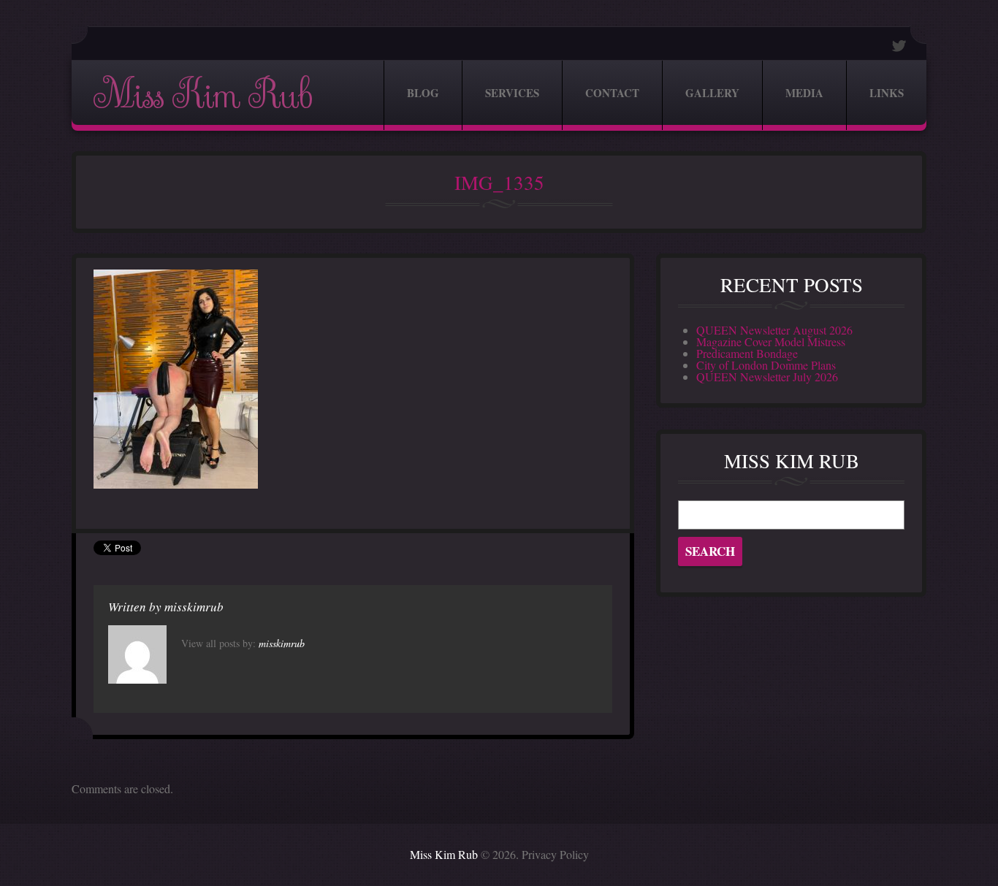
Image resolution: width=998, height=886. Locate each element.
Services (512, 93)
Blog (423, 93)
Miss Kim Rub (202, 95)
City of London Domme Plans (766, 365)
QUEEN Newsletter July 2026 (767, 376)
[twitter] (899, 45)
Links (886, 93)
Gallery (712, 93)
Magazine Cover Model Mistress (770, 341)
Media (804, 93)
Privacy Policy (555, 854)
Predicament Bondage (747, 353)
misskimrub (194, 606)
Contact (612, 93)
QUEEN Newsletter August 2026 (774, 329)
